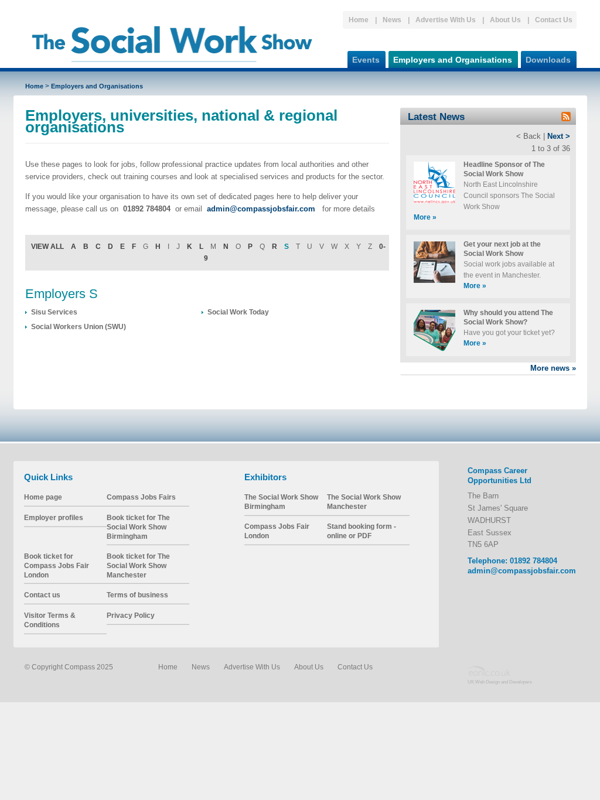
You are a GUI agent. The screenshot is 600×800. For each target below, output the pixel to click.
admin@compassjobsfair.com (522, 570)
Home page (43, 497)
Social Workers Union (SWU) (78, 326)
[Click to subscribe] (566, 118)
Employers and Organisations (452, 59)
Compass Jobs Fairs (141, 497)
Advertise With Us (445, 19)
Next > (558, 136)
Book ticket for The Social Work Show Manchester (138, 565)
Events (366, 59)
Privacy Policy (131, 615)
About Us (505, 19)
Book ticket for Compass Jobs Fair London (56, 565)
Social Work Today (238, 312)
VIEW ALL (47, 246)
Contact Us (553, 19)
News (392, 19)
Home (359, 19)
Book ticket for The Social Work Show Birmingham (138, 526)
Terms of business (137, 595)
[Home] (172, 67)
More (425, 217)
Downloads (548, 59)
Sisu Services (54, 312)
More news (553, 368)
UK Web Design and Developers (500, 681)
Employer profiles (53, 517)
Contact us (42, 595)
